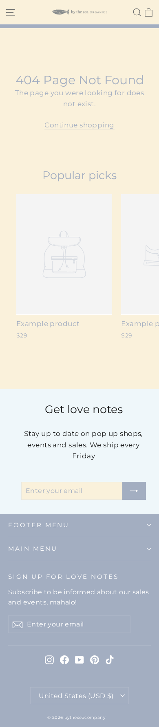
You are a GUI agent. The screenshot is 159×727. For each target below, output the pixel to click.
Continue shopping (79, 125)
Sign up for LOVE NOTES (63, 576)
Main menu (32, 548)
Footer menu (38, 525)
